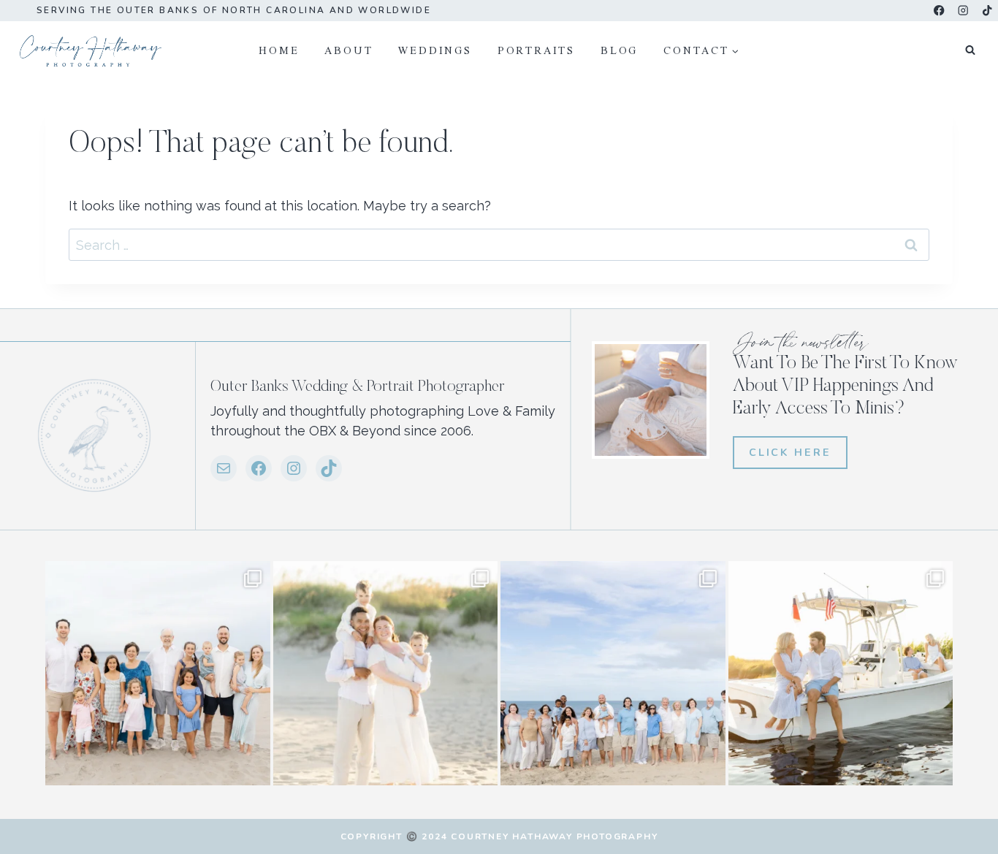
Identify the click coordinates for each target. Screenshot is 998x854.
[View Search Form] (970, 50)
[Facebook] (939, 10)
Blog (619, 49)
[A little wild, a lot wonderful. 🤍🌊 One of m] (385, 673)
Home (279, 49)
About (348, 49)
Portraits (536, 49)
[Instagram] (963, 10)
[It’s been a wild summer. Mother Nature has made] (612, 673)
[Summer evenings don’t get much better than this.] (840, 673)
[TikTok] (987, 10)
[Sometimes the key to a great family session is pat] (157, 673)
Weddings (434, 49)
